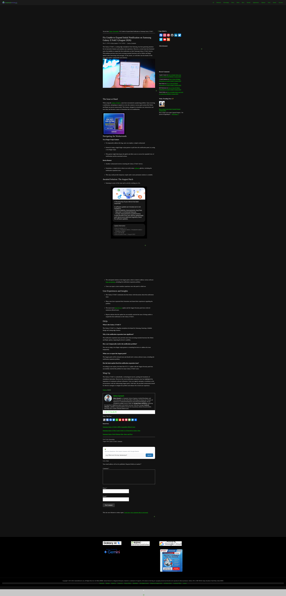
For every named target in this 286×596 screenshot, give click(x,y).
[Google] (113, 412)
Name (105, 488)
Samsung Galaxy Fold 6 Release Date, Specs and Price (118, 434)
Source (105, 390)
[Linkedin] (112, 412)
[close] (143, 590)
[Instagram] (110, 412)
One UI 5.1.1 (118, 308)
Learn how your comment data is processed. (136, 512)
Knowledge (112, 439)
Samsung (120, 441)
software (137, 168)
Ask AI (149, 455)
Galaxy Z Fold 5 (116, 103)
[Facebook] (108, 412)
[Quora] (106, 412)
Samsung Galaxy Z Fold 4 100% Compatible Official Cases (119, 427)
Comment (106, 468)
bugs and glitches (110, 282)
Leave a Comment (131, 43)
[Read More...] (175, 114)
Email (105, 496)
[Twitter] (104, 412)
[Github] (115, 412)
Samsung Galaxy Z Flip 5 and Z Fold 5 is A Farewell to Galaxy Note (121, 430)
